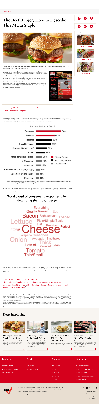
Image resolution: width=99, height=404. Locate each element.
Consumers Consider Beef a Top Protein (83, 336)
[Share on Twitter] (85, 18)
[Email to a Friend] (79, 26)
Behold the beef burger (56, 97)
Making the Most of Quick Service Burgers (12, 336)
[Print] (91, 26)
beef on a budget (85, 60)
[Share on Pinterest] (91, 18)
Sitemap (26, 394)
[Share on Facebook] (79, 18)
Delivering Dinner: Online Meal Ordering (36, 336)
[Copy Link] (85, 26)
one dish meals (85, 73)
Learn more (20, 349)
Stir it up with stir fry (85, 46)
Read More (20, 394)
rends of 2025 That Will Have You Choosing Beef (60, 338)
